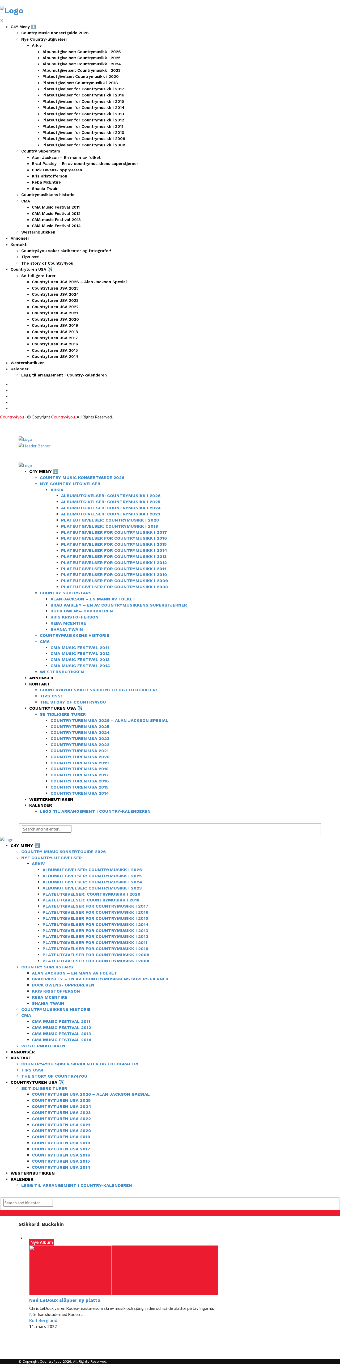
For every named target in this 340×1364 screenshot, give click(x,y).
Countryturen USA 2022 (55, 306)
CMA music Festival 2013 (56, 219)
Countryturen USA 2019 (55, 325)
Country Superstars (40, 151)
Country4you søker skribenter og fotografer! (66, 250)
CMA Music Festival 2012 (56, 213)
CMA (25, 201)
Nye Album (42, 1242)
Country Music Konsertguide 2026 (55, 33)
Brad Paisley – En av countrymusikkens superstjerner (85, 163)
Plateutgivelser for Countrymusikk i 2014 (83, 107)
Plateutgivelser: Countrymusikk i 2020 (80, 76)
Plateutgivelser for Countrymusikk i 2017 (83, 89)
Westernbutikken (38, 232)
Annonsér (20, 238)
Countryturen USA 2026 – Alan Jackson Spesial (79, 281)
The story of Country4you (47, 263)
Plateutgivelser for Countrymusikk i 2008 (83, 145)
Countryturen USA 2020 (55, 319)
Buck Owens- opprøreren (57, 170)
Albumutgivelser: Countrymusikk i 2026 (81, 51)
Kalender (19, 369)
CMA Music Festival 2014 (56, 225)
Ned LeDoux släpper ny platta (64, 1300)
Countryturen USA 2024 (55, 294)
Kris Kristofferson (49, 176)
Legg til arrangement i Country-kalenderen (64, 375)
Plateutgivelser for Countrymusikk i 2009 (83, 138)
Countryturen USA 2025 (55, 288)
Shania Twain (45, 188)
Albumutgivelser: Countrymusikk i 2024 (81, 64)
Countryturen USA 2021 (55, 313)
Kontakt (19, 244)
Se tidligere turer (38, 275)
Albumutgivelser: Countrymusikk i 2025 (81, 58)
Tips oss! (30, 257)
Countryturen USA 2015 (55, 350)
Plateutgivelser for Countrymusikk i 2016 (83, 95)
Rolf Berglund (43, 1320)
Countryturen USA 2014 (55, 356)
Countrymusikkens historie (47, 194)
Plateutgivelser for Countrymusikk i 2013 (83, 114)
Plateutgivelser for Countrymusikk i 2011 (82, 126)
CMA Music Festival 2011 (56, 207)
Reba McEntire (46, 182)
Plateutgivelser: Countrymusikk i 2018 (80, 83)
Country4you (12, 416)
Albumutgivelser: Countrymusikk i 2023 (81, 70)
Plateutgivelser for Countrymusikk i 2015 (83, 101)
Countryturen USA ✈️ (32, 269)
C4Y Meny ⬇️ (23, 26)
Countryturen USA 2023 (55, 300)
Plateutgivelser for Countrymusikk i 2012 (83, 120)
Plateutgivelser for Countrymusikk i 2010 (83, 132)
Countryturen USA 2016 (55, 344)
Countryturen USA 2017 (55, 338)
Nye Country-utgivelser (44, 39)
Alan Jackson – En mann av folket (66, 157)
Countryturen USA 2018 (55, 331)
